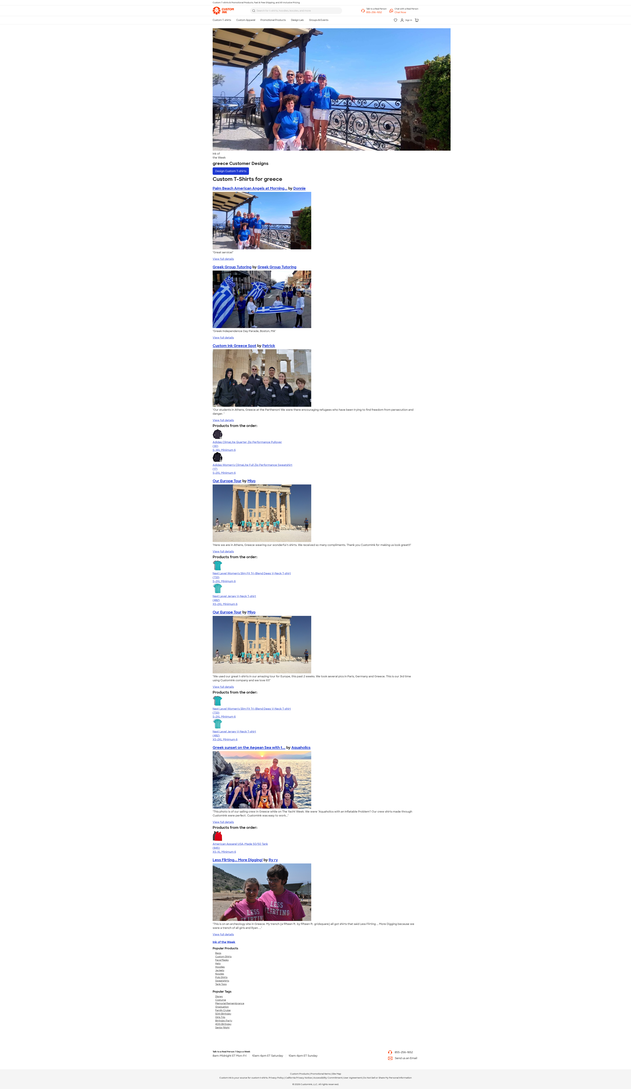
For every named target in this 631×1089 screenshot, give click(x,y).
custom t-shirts (259, 1077)
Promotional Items (320, 1073)
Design (230, 171)
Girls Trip (220, 1017)
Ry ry (273, 860)
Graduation (222, 1006)
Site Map (336, 1073)
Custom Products (299, 1073)
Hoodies (220, 966)
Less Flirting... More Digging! (238, 860)
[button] (406, 12)
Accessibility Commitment (327, 1077)
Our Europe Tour (227, 481)
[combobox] (296, 10)
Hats (218, 963)
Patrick (268, 345)
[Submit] (254, 10)
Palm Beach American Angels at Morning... (250, 188)
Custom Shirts (223, 956)
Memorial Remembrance (229, 1003)
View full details (223, 259)
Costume (220, 999)
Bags (218, 953)
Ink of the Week (224, 942)
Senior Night (222, 1027)
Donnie (299, 188)
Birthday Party (223, 1020)
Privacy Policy (276, 1077)
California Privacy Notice (298, 1077)
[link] (223, 11)
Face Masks (222, 960)
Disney (219, 996)
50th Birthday (223, 1013)
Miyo (251, 481)
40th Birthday (223, 1024)
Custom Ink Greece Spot (234, 345)
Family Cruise (223, 1010)
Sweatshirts (222, 980)
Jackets (219, 970)
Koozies (219, 973)
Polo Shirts (221, 977)
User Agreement (353, 1077)
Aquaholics (301, 747)
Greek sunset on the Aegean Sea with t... (249, 747)
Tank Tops (221, 984)
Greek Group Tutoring (232, 267)
